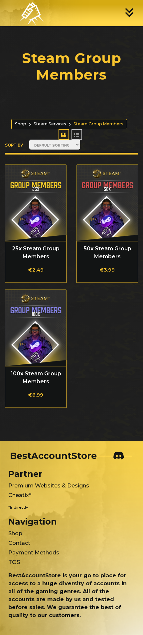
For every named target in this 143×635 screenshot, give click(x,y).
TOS (14, 562)
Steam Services (50, 123)
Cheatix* (19, 495)
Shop (20, 123)
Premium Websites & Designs (48, 485)
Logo (26, 13)
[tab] (64, 134)
